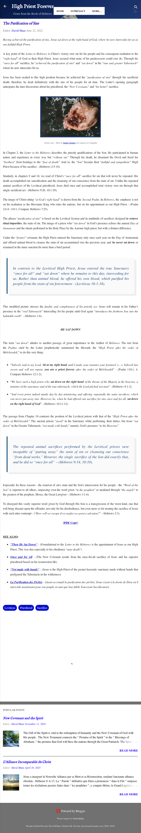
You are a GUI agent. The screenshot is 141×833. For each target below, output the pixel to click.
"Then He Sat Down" (23, 544)
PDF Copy (70, 522)
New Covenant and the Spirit (23, 718)
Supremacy (78, 11)
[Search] (136, 7)
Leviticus (10, 608)
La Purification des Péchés (26, 582)
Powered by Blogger (72, 811)
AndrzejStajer (78, 818)
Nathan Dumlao (69, 143)
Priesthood (26, 608)
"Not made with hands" (24, 569)
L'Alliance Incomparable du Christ (27, 762)
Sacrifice (42, 608)
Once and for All (21, 557)
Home (60, 11)
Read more (129, 750)
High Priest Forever (33, 6)
